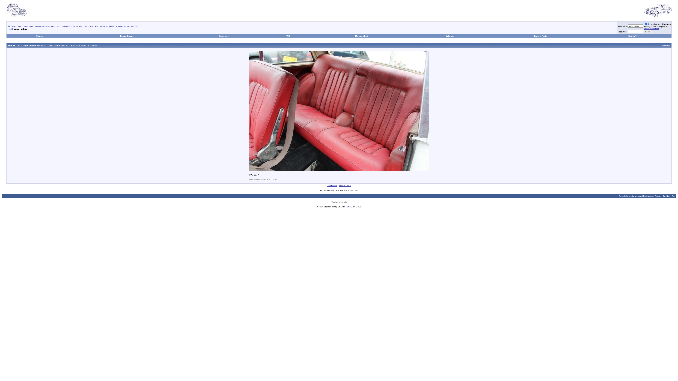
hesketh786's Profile (69, 26)
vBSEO (349, 207)
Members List (361, 36)
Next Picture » (345, 186)
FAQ (288, 36)
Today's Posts (540, 36)
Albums (55, 26)
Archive (666, 196)
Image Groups (126, 36)
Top (673, 196)
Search (631, 36)
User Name (623, 26)
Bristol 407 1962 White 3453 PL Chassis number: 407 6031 (114, 26)
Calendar (450, 36)
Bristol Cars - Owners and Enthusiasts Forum (30, 26)
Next (668, 45)
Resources (223, 36)
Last (663, 45)
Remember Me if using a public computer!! (657, 26)
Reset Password (651, 29)
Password (622, 32)
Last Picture (332, 186)
